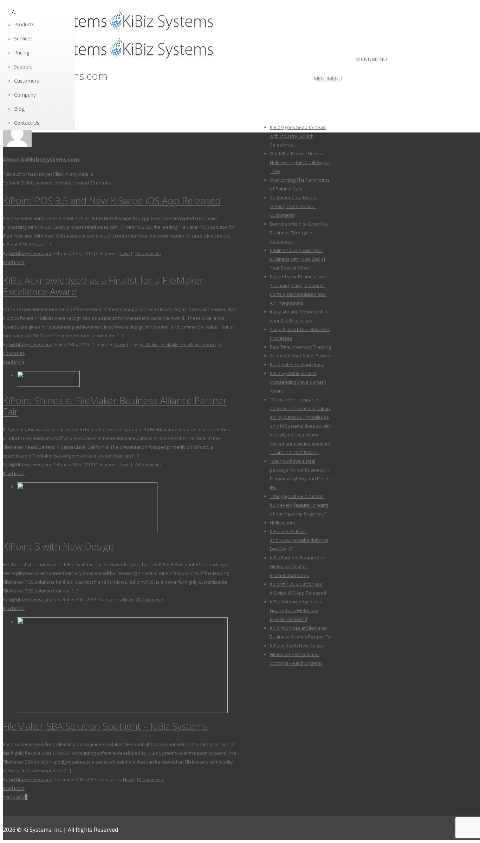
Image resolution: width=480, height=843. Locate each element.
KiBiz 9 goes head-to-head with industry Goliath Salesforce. (298, 136)
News (124, 254)
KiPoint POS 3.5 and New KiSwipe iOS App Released (112, 200)
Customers (26, 80)
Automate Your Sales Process (301, 355)
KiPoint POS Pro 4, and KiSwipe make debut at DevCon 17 (299, 540)
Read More (14, 262)
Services (23, 38)
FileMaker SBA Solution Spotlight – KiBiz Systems (105, 726)
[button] (371, 59)
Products (24, 24)
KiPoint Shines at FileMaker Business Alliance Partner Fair (115, 406)
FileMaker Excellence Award (188, 345)
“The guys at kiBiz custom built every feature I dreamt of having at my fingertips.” (299, 505)
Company (25, 94)
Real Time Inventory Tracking (300, 347)
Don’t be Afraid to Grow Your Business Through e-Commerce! (300, 233)
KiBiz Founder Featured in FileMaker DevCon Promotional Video (297, 566)
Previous (11, 797)
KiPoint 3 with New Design (58, 546)
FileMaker (149, 345)
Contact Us (26, 122)
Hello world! (282, 522)
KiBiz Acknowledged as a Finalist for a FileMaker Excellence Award (103, 286)
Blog (19, 108)
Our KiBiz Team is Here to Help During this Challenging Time (300, 162)
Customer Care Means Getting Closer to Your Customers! (294, 206)
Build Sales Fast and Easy (297, 364)
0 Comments (148, 254)
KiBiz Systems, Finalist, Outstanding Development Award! (298, 382)
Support (23, 66)
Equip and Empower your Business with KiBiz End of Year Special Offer (297, 259)
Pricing (21, 52)
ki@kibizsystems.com (30, 254)
